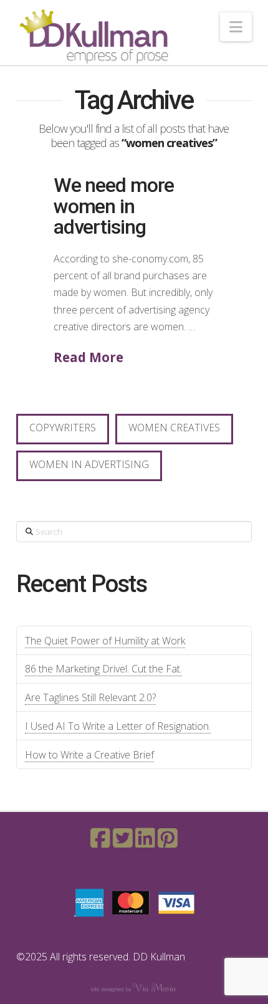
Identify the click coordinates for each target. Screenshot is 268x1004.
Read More (88, 357)
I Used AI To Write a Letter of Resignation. (118, 726)
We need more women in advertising (114, 206)
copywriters (62, 427)
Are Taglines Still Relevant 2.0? (90, 697)
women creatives (174, 427)
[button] (236, 26)
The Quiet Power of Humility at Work (105, 641)
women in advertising (89, 464)
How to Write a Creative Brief (89, 755)
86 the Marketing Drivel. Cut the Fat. (103, 669)
